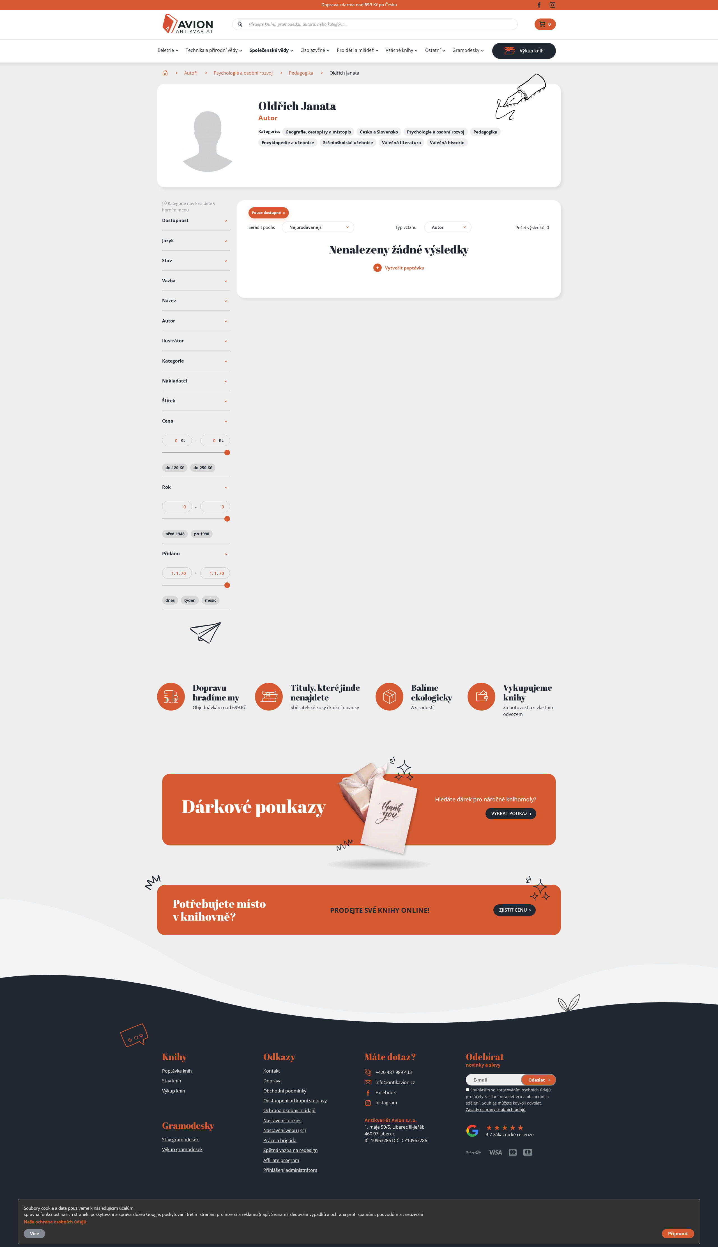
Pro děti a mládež (355, 50)
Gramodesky (465, 50)
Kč (183, 440)
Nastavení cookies (282, 1120)
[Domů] (165, 73)
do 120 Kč (174, 467)
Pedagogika (301, 73)
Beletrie (166, 50)
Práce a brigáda (279, 1140)
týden (189, 600)
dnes (170, 600)
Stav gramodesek (180, 1140)
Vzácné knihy (399, 50)
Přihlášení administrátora (290, 1170)
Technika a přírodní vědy (212, 50)
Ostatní (433, 50)
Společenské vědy (269, 50)
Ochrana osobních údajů (289, 1110)
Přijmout (678, 1233)
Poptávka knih (177, 1071)
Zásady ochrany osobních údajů (496, 1109)
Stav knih (171, 1081)
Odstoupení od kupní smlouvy (295, 1101)
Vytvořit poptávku (404, 268)
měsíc (210, 600)
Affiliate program (281, 1160)
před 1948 (175, 534)
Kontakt (271, 1071)
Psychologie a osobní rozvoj (243, 73)
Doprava (272, 1081)
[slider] (227, 452)
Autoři (190, 73)
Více (34, 1233)
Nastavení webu (284, 1130)
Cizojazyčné (312, 50)
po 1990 (201, 534)
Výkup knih (173, 1091)
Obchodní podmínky (284, 1091)
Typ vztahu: (406, 227)
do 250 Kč (203, 467)
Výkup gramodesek (182, 1149)
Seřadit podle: (261, 227)
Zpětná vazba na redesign (290, 1150)
